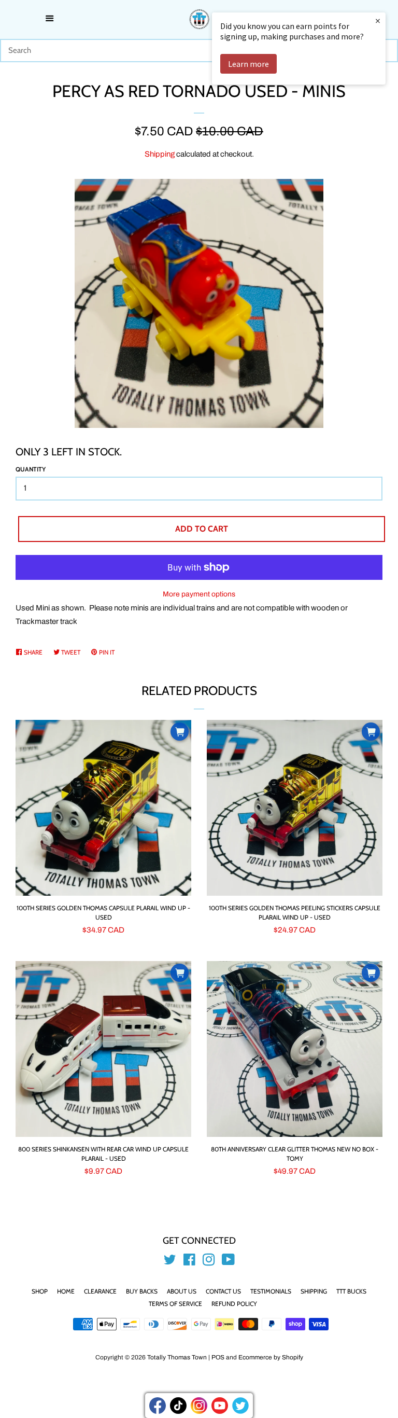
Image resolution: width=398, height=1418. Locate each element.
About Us (181, 1291)
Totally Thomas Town (177, 1357)
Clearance (100, 1291)
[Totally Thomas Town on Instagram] (209, 1262)
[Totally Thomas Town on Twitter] (170, 1262)
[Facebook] (157, 1405)
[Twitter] (240, 1405)
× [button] (377, 20)
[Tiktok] (178, 1405)
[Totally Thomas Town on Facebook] (189, 1262)
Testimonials (270, 1291)
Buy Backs (142, 1291)
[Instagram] (199, 1405)
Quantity (31, 469)
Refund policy (234, 1304)
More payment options (199, 594)
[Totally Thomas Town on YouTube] (228, 1262)
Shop (40, 1291)
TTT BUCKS (351, 1291)
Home (66, 1291)
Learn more (248, 64)
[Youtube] (219, 1405)
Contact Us (223, 1291)
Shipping (160, 154)
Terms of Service (175, 1304)
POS (217, 1357)
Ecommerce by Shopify (270, 1357)
